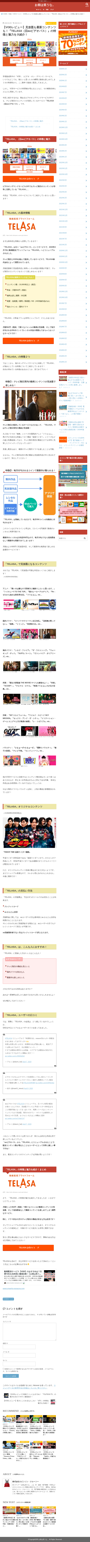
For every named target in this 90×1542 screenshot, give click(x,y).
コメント (7, 1321)
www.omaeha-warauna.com (13, 1288)
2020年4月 (63, 280)
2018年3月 (63, 350)
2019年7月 (63, 303)
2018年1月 (63, 362)
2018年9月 (63, 315)
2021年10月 (63, 221)
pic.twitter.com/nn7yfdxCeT (15, 1118)
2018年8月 (63, 321)
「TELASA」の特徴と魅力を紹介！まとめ (24, 127)
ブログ (52, 9)
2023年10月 (63, 139)
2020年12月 (63, 250)
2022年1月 (63, 204)
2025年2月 (63, 75)
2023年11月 (63, 133)
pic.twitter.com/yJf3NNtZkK (15, 1056)
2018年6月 (63, 332)
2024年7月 (63, 92)
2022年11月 (63, 168)
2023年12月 (63, 127)
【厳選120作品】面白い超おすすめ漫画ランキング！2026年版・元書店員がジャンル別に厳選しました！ (72, 382)
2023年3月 (63, 145)
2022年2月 (63, 198)
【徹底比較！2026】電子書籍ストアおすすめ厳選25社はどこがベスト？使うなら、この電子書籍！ (71, 411)
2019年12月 (63, 291)
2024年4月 (63, 110)
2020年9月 (63, 268)
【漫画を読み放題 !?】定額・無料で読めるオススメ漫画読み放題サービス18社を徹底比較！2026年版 (71, 427)
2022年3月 (63, 192)
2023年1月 (63, 157)
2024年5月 (63, 104)
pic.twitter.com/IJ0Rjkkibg (45, 1083)
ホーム (39, 9)
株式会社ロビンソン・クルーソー (25, 1481)
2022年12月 (63, 162)
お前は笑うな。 (45, 5)
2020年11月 (63, 256)
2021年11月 (63, 215)
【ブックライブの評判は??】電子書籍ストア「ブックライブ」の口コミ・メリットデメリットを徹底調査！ (71, 443)
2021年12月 (63, 209)
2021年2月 (63, 245)
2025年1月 (63, 80)
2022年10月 (63, 174)
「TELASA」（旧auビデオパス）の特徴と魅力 (26, 121)
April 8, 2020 (28, 1088)
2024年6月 (63, 98)
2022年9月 (63, 180)
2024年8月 (63, 86)
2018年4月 (63, 344)
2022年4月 (63, 186)
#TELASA (8, 1038)
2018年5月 (63, 338)
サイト (5, 1360)
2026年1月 (63, 69)
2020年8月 (63, 274)
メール (6, 1352)
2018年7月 (63, 327)
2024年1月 (63, 121)
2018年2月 (63, 356)
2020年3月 (63, 286)
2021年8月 (63, 233)
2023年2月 (63, 151)
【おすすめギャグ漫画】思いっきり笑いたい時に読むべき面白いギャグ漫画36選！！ (71, 396)
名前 (5, 1343)
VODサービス (9, 1299)
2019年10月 (63, 297)
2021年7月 (63, 239)
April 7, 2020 (26, 1062)
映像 (47, 9)
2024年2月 (63, 116)
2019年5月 (63, 309)
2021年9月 (63, 227)
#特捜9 (32, 1083)
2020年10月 (63, 262)
